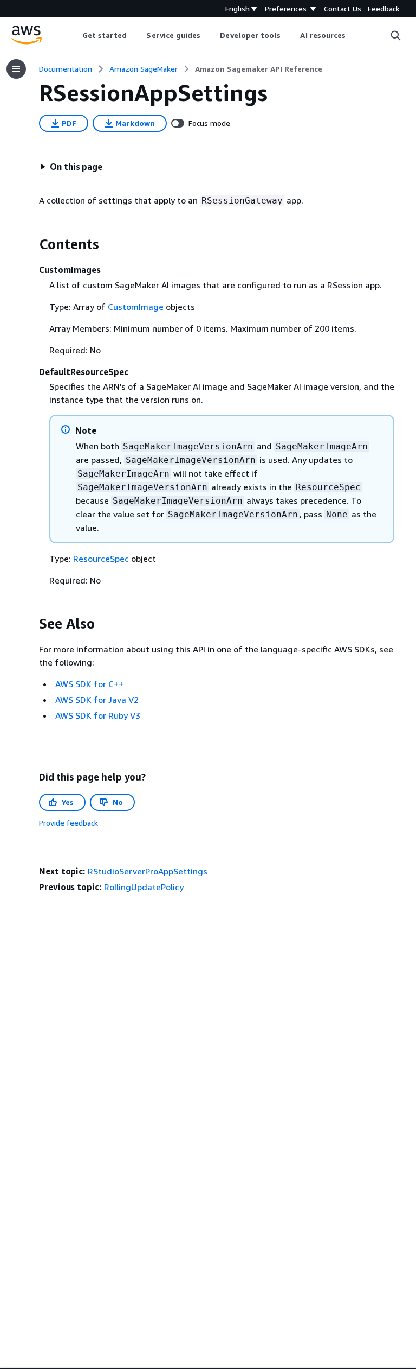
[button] (71, 166)
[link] (258, 69)
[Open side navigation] (16, 69)
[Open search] (395, 35)
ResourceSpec (101, 558)
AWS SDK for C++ (89, 684)
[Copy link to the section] (30, 244)
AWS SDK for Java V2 (97, 699)
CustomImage (136, 306)
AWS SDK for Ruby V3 (97, 715)
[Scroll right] (354, 35)
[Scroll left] (74, 35)
